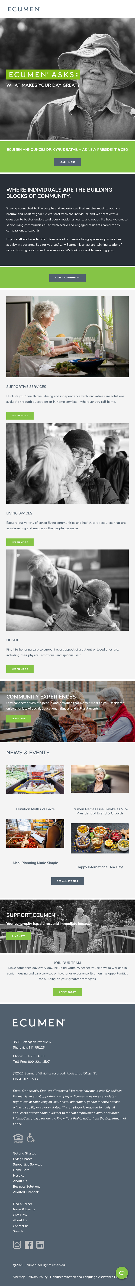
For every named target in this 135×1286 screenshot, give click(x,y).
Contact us (20, 1226)
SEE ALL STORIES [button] (67, 881)
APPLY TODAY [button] (67, 992)
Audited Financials (26, 1192)
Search (18, 1231)
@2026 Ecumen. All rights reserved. (39, 1265)
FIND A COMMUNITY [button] (67, 277)
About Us (20, 1181)
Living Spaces (22, 1159)
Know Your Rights (69, 1118)
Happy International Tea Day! (99, 867)
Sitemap (19, 1277)
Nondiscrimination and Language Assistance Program (88, 1277)
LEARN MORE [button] (68, 162)
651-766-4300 (34, 1056)
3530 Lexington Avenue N (32, 1042)
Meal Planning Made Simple (35, 862)
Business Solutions (26, 1186)
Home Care (21, 1170)
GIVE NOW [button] (18, 936)
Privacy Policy (37, 1277)
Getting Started (24, 1153)
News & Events (24, 1209)
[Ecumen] (23, 9)
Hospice (18, 1175)
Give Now (20, 1215)
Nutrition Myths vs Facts (35, 809)
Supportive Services (27, 1164)
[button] (127, 9)
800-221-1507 (39, 1062)
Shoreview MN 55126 (29, 1047)
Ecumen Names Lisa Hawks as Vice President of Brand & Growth (100, 811)
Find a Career (22, 1204)
